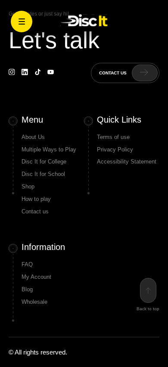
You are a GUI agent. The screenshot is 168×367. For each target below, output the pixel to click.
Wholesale (34, 302)
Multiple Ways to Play (49, 149)
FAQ (27, 264)
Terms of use (113, 137)
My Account (36, 277)
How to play (36, 199)
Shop (28, 186)
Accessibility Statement (126, 161)
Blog (27, 289)
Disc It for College (44, 161)
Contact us (35, 211)
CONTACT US (113, 73)
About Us (33, 137)
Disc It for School (43, 174)
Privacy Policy (115, 149)
